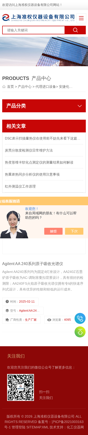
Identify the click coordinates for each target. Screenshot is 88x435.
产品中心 (25, 87)
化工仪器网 (75, 427)
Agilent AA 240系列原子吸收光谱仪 (32, 264)
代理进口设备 (45, 87)
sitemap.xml (37, 427)
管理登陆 (18, 427)
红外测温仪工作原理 (20, 186)
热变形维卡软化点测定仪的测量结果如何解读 (39, 162)
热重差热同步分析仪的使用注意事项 (32, 174)
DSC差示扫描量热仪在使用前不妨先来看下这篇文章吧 (44, 138)
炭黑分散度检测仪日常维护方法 (29, 150)
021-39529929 (80, 318)
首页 (11, 87)
